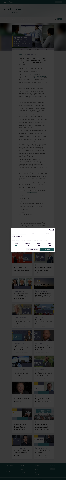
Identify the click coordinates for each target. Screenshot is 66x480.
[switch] (27, 245)
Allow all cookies (47, 249)
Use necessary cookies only (33, 249)
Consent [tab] (18, 233)
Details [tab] (33, 233)
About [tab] (47, 233)
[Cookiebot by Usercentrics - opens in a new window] (49, 230)
